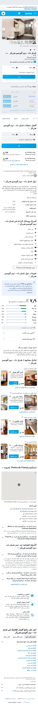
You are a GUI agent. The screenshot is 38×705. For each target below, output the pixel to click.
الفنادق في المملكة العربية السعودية (26, 650)
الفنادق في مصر (32, 663)
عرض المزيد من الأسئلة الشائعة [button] (19, 584)
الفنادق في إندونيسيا (31, 655)
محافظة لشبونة (12, 698)
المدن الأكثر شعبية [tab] (17, 637)
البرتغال (23, 698)
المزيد (34, 193)
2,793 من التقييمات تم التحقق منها (20, 62)
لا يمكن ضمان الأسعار (30, 679)
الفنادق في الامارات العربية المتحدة (27, 658)
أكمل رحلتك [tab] (7, 637)
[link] (25, 387)
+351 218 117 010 (30, 59)
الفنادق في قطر (32, 648)
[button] (2, 8)
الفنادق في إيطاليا (31, 670)
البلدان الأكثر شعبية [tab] (30, 637)
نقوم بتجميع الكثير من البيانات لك (25, 688)
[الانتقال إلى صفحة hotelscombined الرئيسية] (25, 13)
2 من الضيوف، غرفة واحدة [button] (27, 72)
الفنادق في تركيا (32, 653)
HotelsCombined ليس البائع (27, 684)
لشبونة (28, 702)
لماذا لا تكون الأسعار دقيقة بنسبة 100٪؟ (23, 691)
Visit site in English (30, 9)
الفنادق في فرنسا (31, 665)
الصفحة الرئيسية (31, 698)
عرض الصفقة (15, 383)
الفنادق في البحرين (31, 660)
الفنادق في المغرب (31, 645)
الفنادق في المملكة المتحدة (29, 668)
